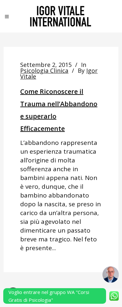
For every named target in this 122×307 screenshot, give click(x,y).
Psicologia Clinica (44, 70)
